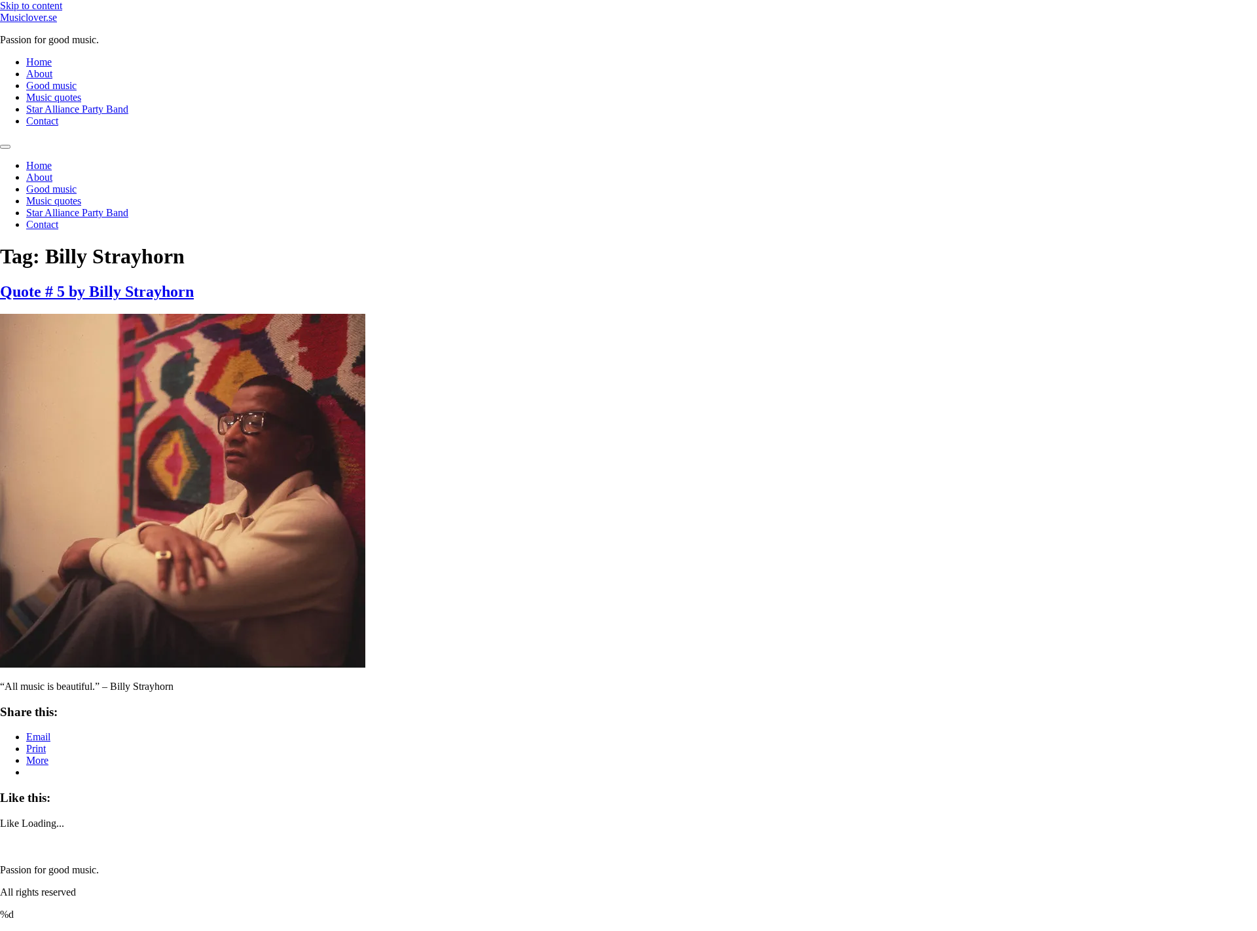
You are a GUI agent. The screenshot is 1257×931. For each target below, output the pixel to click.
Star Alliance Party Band (77, 109)
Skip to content (31, 5)
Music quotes (53, 97)
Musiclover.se (28, 17)
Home (39, 61)
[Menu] (5, 147)
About (39, 73)
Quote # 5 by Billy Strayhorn (97, 291)
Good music (51, 85)
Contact (42, 120)
